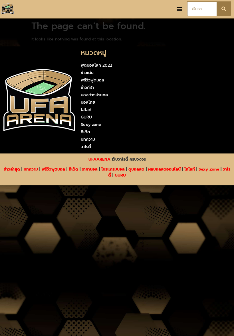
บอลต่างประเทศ (94, 95)
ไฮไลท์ (86, 110)
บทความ (88, 139)
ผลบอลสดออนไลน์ (164, 169)
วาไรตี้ (86, 147)
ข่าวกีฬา (87, 88)
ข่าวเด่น (87, 73)
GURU (86, 117)
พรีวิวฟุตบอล (92, 80)
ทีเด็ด (85, 132)
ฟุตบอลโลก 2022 (96, 65)
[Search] (224, 9)
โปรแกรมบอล (113, 169)
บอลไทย (88, 102)
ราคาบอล (90, 169)
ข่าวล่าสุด (12, 169)
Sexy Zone (209, 169)
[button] (179, 9)
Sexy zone (91, 125)
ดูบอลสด (136, 169)
